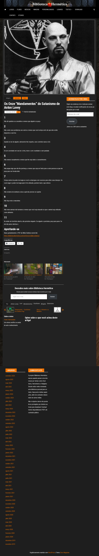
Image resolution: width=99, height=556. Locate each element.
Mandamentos (27, 304)
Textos (68, 9)
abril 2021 (9, 485)
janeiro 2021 (9, 496)
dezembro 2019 (10, 540)
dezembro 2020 (10, 500)
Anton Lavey (14, 304)
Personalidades (48, 9)
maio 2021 (9, 482)
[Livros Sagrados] (54, 269)
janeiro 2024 (9, 394)
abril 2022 (9, 442)
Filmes (19, 9)
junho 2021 (9, 478)
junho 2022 (9, 434)
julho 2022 (9, 431)
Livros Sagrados (49, 275)
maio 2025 (9, 383)
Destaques (17, 98)
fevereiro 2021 (10, 493)
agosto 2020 (9, 515)
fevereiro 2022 (10, 449)
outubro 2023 (10, 398)
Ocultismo (36, 303)
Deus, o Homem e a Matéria (43, 310)
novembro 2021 (10, 460)
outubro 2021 (10, 464)
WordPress (51, 552)
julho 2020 (9, 518)
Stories (21, 15)
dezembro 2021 (10, 456)
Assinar (52, 297)
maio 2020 (9, 522)
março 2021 (9, 489)
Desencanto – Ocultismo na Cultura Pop (22, 310)
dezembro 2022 (10, 412)
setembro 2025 (10, 376)
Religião (43, 304)
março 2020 (9, 529)
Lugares (60, 9)
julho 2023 (9, 401)
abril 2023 (9, 405)
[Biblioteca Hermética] (5, 9)
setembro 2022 (10, 423)
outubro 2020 (10, 507)
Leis (21, 303)
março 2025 (9, 390)
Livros (11, 9)
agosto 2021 (9, 471)
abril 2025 (9, 387)
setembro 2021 (10, 467)
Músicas (27, 9)
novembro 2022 (10, 416)
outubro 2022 (10, 420)
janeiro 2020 (9, 537)
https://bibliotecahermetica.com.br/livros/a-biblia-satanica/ (22, 236)
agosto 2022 (9, 427)
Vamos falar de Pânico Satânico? (33, 275)
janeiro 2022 (9, 453)
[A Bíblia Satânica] (13, 269)
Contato (12, 15)
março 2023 (9, 409)
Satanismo (50, 303)
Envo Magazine (64, 552)
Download (78, 9)
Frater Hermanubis (30, 112)
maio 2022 (9, 438)
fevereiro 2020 (10, 533)
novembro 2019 (10, 544)
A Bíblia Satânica (8, 275)
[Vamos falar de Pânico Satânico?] (33, 269)
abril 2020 (9, 526)
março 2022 (9, 445)
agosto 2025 (9, 379)
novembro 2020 (10, 504)
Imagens (36, 9)
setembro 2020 (10, 511)
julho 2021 (9, 474)
